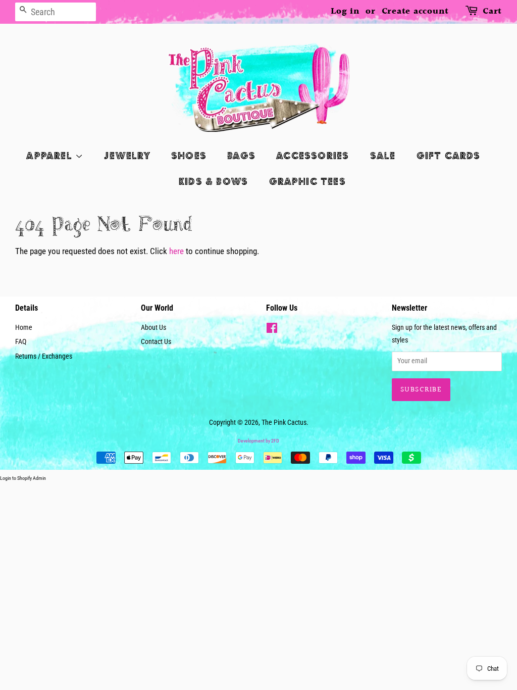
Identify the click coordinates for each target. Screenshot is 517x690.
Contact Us (156, 341)
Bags (241, 155)
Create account (415, 11)
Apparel (50, 155)
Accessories (312, 155)
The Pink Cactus (284, 422)
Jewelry (127, 155)
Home (23, 327)
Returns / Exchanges (43, 356)
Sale (383, 155)
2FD (275, 440)
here (176, 251)
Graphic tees (307, 181)
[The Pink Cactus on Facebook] (272, 330)
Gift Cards (449, 155)
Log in (345, 11)
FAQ (20, 341)
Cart (492, 11)
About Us (153, 327)
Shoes (188, 155)
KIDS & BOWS (213, 181)
